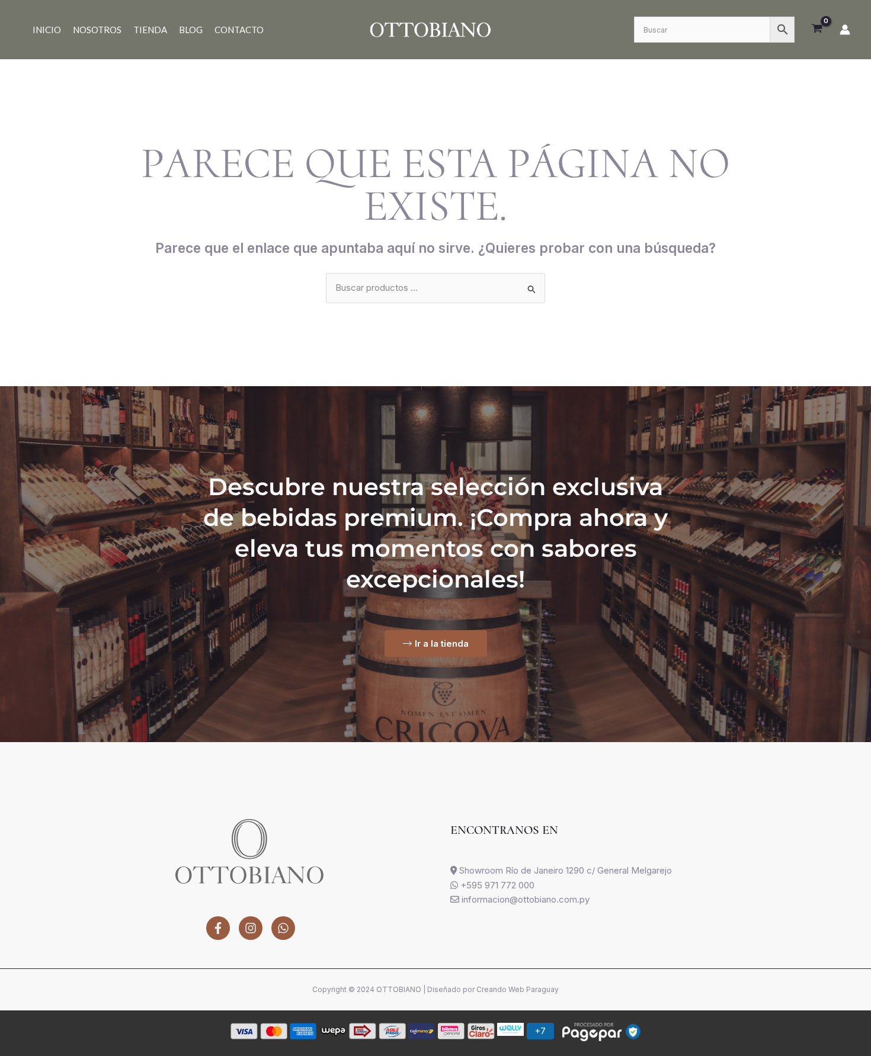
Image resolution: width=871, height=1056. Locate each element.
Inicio (47, 29)
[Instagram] (250, 928)
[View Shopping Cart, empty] (817, 29)
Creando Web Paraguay (517, 989)
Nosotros (97, 29)
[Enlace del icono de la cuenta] (845, 29)
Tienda (150, 29)
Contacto (239, 29)
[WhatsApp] (283, 928)
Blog (191, 29)
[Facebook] (218, 928)
